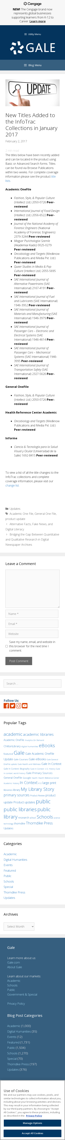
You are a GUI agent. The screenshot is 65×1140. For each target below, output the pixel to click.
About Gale (14, 967)
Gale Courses (21, 759)
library (16, 790)
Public (7, 876)
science (57, 817)
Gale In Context (51, 764)
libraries (8, 790)
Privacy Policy (16, 1003)
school (33, 817)
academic (13, 734)
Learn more (38, 21)
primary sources (16, 795)
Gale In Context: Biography (17, 768)
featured (8, 753)
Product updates (24, 802)
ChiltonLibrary (12, 746)
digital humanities (29, 746)
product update (15, 519)
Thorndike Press (39, 822)
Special (8, 887)
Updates (15, 509)
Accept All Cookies (32, 1133)
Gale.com (13, 962)
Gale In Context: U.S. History (42, 768)
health (35, 778)
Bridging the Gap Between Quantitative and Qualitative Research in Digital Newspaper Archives (32, 539)
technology (8, 823)
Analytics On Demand (34, 740)
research (23, 817)
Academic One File (21, 514)
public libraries (20, 809)
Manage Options (32, 1123)
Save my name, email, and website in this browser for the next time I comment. (32, 646)
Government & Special (22, 994)
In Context (29, 782)
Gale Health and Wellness (29, 764)
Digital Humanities (15, 860)
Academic (10, 854)
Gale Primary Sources (39, 773)
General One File (45, 514)
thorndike (19, 823)
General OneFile (13, 777)
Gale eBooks (37, 759)
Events (8, 865)
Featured (10, 870)
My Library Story (37, 789)
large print (49, 783)
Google (27, 777)
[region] (32, 1110)
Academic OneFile (14, 740)
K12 (40, 783)
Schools (45, 817)
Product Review (37, 795)
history (16, 783)
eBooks (47, 745)
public (43, 801)
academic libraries (38, 734)
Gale (19, 752)
